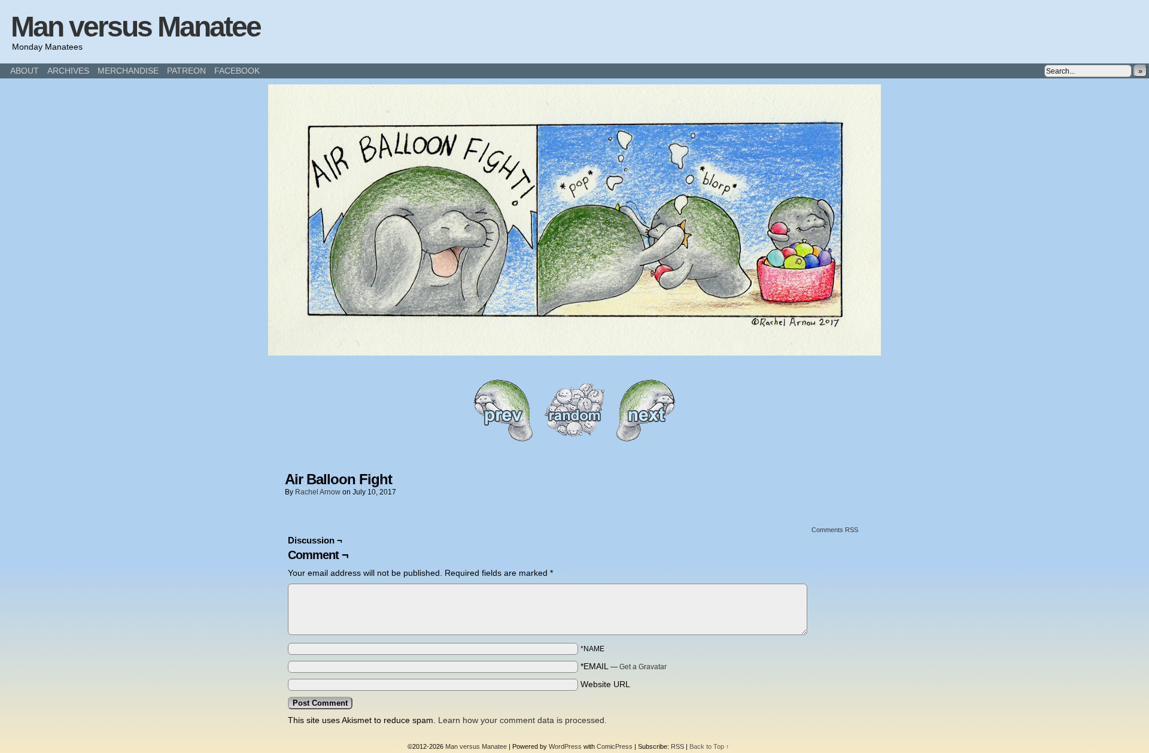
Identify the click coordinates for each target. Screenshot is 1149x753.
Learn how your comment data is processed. (522, 720)
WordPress (565, 746)
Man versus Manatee (135, 26)
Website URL (605, 684)
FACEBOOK (237, 70)
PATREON (186, 70)
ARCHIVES (68, 70)
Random (574, 410)
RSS (677, 746)
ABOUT (24, 70)
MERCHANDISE (128, 70)
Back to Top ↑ (709, 746)
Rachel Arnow (318, 492)
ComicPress (615, 746)
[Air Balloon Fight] (574, 352)
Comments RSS (834, 529)
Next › (646, 410)
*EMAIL (623, 666)
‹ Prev (503, 410)
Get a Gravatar (643, 667)
